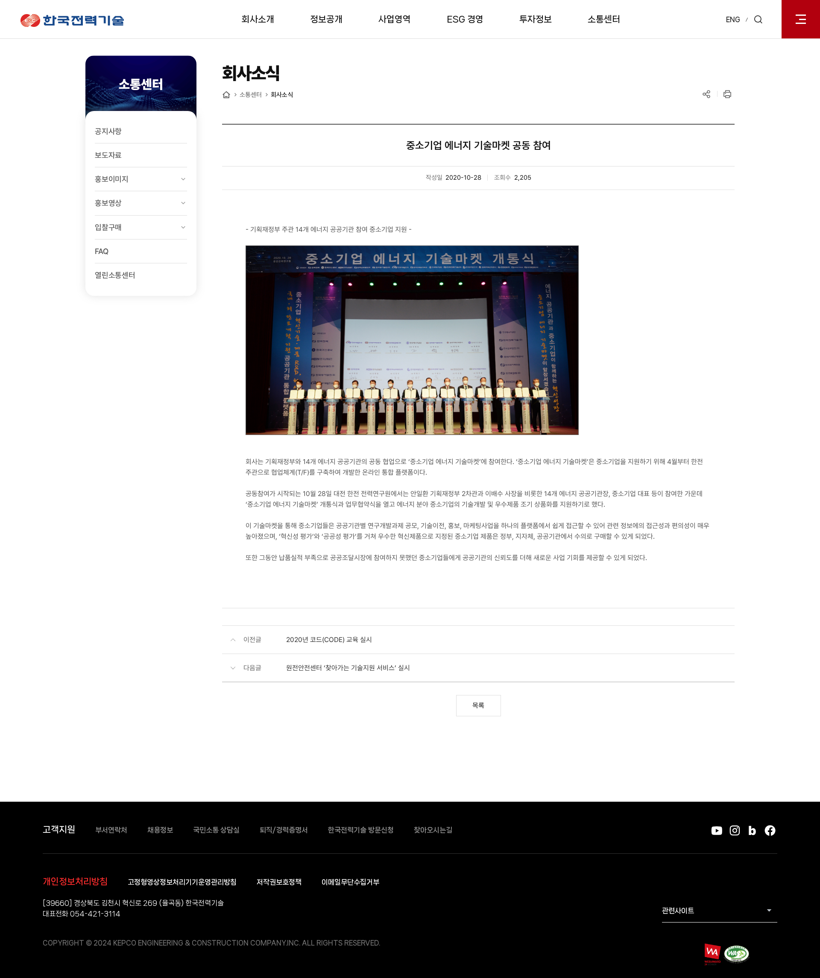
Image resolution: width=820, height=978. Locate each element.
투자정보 (535, 19)
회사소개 (258, 19)
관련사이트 (678, 910)
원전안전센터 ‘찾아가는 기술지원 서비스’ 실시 (348, 668)
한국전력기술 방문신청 (361, 830)
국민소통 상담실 (216, 830)
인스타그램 (734, 830)
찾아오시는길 (433, 830)
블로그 (752, 830)
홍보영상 (108, 203)
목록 (478, 705)
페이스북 (769, 830)
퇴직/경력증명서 (284, 830)
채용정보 (160, 830)
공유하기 (706, 94)
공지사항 (108, 131)
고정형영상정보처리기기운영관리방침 (182, 882)
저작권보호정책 (279, 882)
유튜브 (716, 830)
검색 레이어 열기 (758, 19)
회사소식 (282, 95)
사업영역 (394, 19)
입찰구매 (108, 227)
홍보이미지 (112, 179)
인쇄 (727, 94)
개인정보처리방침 (75, 881)
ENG (733, 19)
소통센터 (604, 19)
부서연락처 (111, 830)
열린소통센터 (115, 275)
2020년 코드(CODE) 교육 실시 (329, 640)
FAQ (101, 251)
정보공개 (326, 19)
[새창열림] (712, 954)
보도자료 (108, 155)
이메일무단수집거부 (350, 882)
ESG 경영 (465, 19)
